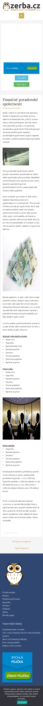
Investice (6, 605)
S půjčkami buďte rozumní (13, 629)
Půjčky (5, 612)
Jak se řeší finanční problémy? (14, 639)
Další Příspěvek (21, 548)
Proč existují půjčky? (11, 642)
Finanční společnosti (11, 108)
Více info (21, 78)
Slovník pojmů (8, 615)
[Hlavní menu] (21, 15)
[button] (21, 84)
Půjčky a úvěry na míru (11, 646)
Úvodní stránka (8, 592)
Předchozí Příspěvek (22, 541)
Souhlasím (22, 702)
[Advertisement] (21, 43)
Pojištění (6, 609)
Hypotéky (6, 602)
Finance (5, 596)
